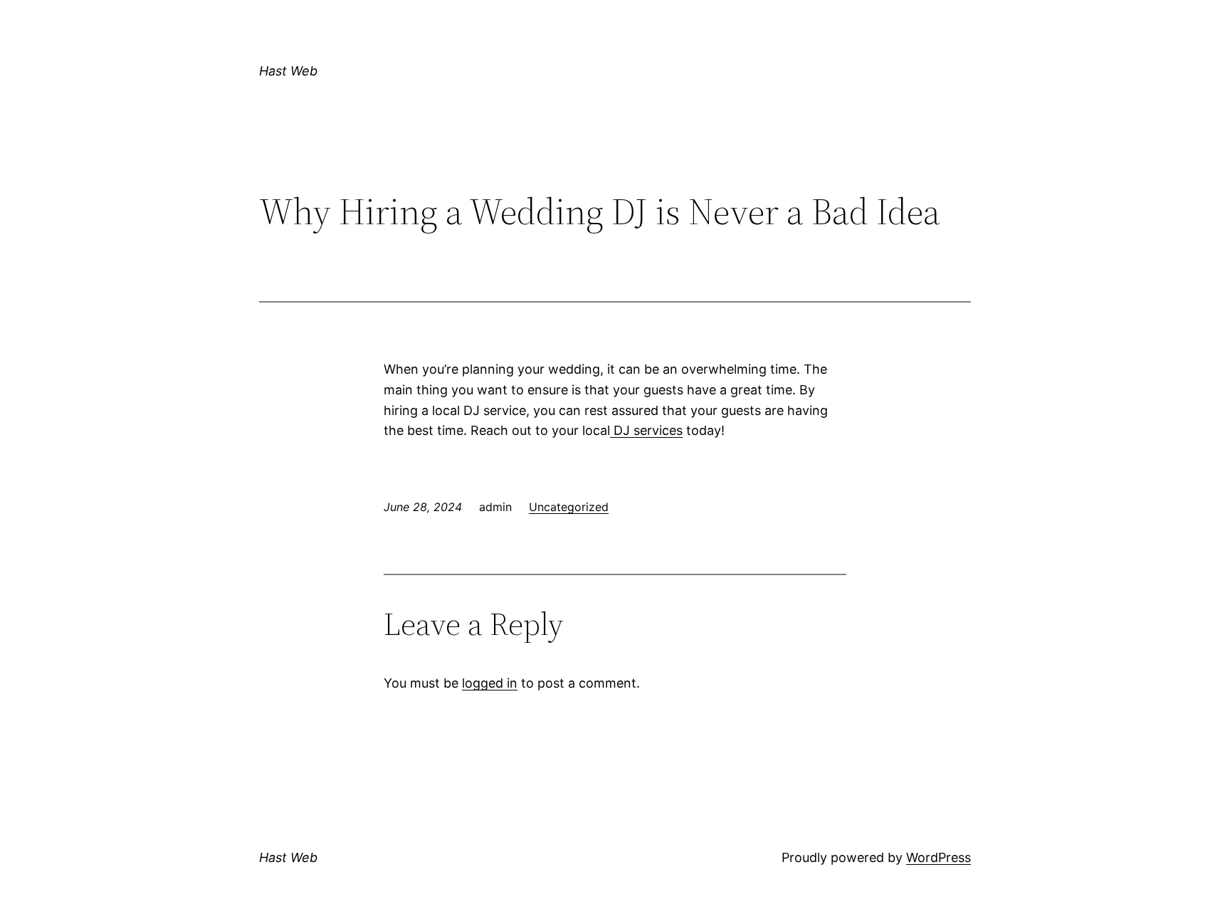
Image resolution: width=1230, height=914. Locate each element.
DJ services (646, 430)
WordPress (938, 857)
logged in (489, 683)
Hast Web (288, 70)
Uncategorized (569, 507)
